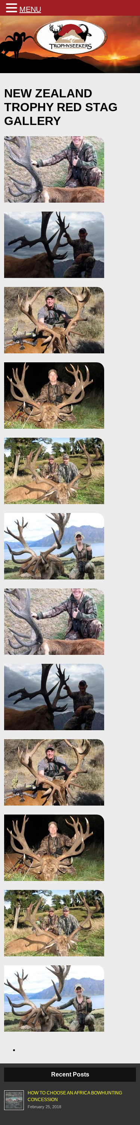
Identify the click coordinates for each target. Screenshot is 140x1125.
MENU (30, 9)
